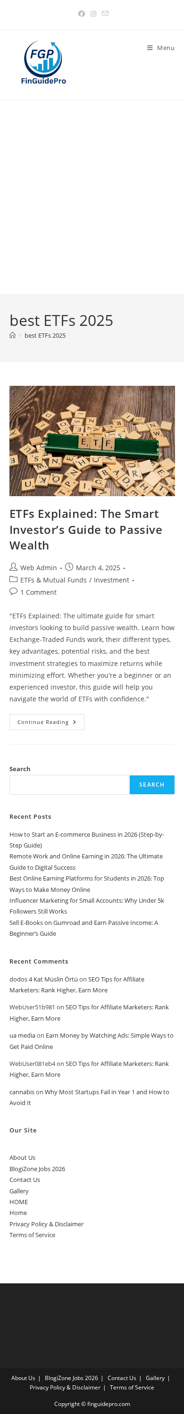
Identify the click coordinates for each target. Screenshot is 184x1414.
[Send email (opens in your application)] (104, 13)
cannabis (21, 1092)
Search (20, 769)
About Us (22, 1157)
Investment (111, 579)
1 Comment (38, 592)
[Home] (12, 335)
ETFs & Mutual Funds (53, 579)
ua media (22, 1035)
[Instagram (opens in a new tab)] (93, 13)
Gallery (19, 1191)
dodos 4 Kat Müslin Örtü (43, 979)
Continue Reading (50, 723)
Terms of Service (32, 1235)
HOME (18, 1202)
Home (18, 1212)
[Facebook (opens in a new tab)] (81, 13)
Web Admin (38, 567)
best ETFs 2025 (45, 335)
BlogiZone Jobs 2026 (37, 1168)
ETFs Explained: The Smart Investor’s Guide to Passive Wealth (86, 529)
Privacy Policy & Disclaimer (46, 1224)
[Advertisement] (92, 197)
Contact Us (24, 1179)
